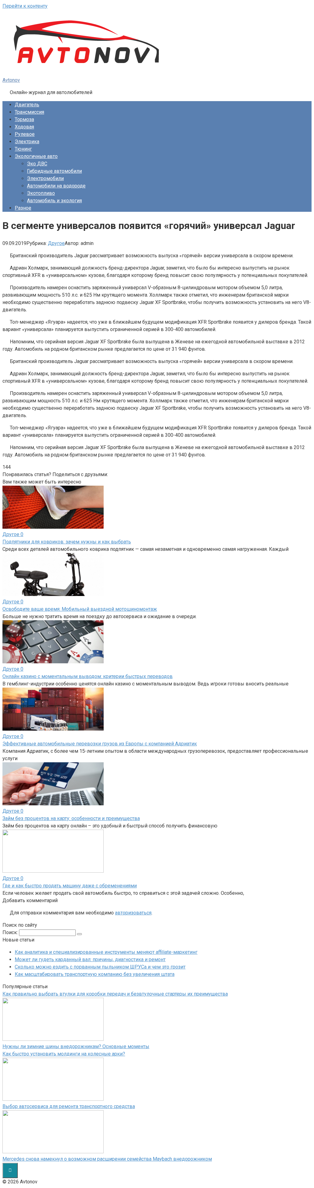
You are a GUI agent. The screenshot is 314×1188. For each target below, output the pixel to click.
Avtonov (11, 80)
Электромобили (45, 178)
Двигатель (27, 105)
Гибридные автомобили (54, 171)
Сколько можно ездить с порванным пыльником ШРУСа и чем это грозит (100, 967)
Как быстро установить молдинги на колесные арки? (63, 1054)
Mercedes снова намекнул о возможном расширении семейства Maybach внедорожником (107, 1159)
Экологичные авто (36, 156)
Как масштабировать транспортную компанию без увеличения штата (94, 974)
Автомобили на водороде (56, 186)
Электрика (27, 141)
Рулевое (25, 134)
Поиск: (10, 932)
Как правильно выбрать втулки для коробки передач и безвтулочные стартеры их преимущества (115, 994)
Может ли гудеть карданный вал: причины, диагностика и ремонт (90, 959)
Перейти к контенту (25, 6)
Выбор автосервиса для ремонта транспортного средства (68, 1106)
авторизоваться (133, 913)
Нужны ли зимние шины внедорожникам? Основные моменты (75, 1046)
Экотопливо (41, 193)
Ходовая (24, 127)
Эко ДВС (37, 164)
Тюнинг (23, 149)
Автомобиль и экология (54, 200)
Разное (23, 208)
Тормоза (24, 119)
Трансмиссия (29, 112)
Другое (56, 243)
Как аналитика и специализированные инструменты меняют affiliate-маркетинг (106, 952)
